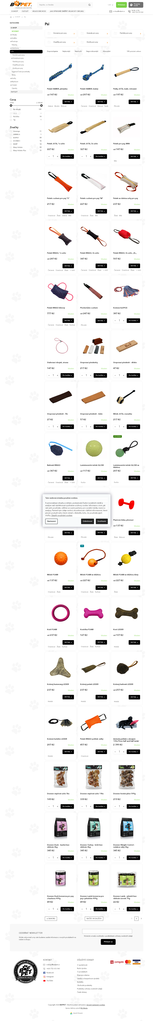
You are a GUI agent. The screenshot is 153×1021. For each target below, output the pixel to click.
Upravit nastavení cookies (95, 1005)
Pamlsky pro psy (18, 61)
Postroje (15, 41)
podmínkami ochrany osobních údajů (119, 936)
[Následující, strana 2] (136, 919)
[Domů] (11, 17)
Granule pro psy (18, 58)
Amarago (27, 131)
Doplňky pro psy (18, 65)
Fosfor (83, 482)
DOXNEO (27, 141)
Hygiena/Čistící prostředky (21, 71)
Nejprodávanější (92, 51)
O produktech (82, 972)
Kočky (14, 78)
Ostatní (14, 85)
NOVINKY (15, 31)
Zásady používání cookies (61, 516)
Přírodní (117, 106)
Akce (27, 113)
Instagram (50, 977)
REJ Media (84, 1008)
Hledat (90, 5)
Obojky (14, 35)
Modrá (56, 106)
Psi (13, 51)
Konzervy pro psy (19, 55)
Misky (14, 75)
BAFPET (27, 138)
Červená (84, 106)
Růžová (63, 106)
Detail (67, 102)
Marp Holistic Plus (27, 150)
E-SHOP (14, 28)
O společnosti (82, 965)
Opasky (14, 88)
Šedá (106, 106)
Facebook (50, 973)
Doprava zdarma (83, 975)
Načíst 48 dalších (94, 918)
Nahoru (52, 918)
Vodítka (14, 38)
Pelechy (14, 45)
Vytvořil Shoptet (78, 1013)
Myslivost (15, 81)
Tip (27, 120)
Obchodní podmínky (84, 985)
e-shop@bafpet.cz (53, 965)
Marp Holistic (27, 147)
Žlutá (58, 215)
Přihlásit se (108, 942)
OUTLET (14, 92)
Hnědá (116, 647)
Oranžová (92, 106)
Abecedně (106, 51)
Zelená (50, 106)
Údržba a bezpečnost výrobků (88, 978)
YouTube (50, 980)
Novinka (27, 116)
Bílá (115, 161)
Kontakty (80, 982)
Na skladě (27, 109)
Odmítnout (87, 521)
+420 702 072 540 (53, 968)
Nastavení (51, 521)
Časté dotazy (82, 992)
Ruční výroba (82, 968)
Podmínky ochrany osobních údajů (89, 989)
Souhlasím (102, 521)
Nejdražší (78, 51)
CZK (109, 5)
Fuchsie (72, 325)
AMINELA (27, 134)
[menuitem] (15, 11)
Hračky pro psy (18, 68)
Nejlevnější (66, 51)
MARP (27, 144)
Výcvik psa (15, 48)
